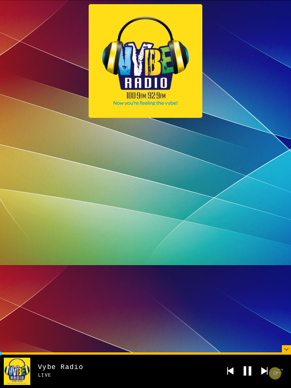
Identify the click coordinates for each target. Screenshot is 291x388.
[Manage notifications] (275, 373)
